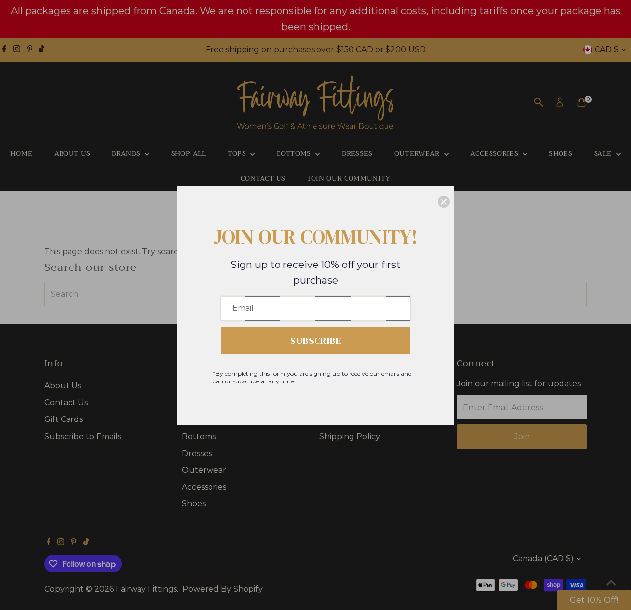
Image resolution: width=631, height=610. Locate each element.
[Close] (444, 202)
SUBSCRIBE (315, 340)
